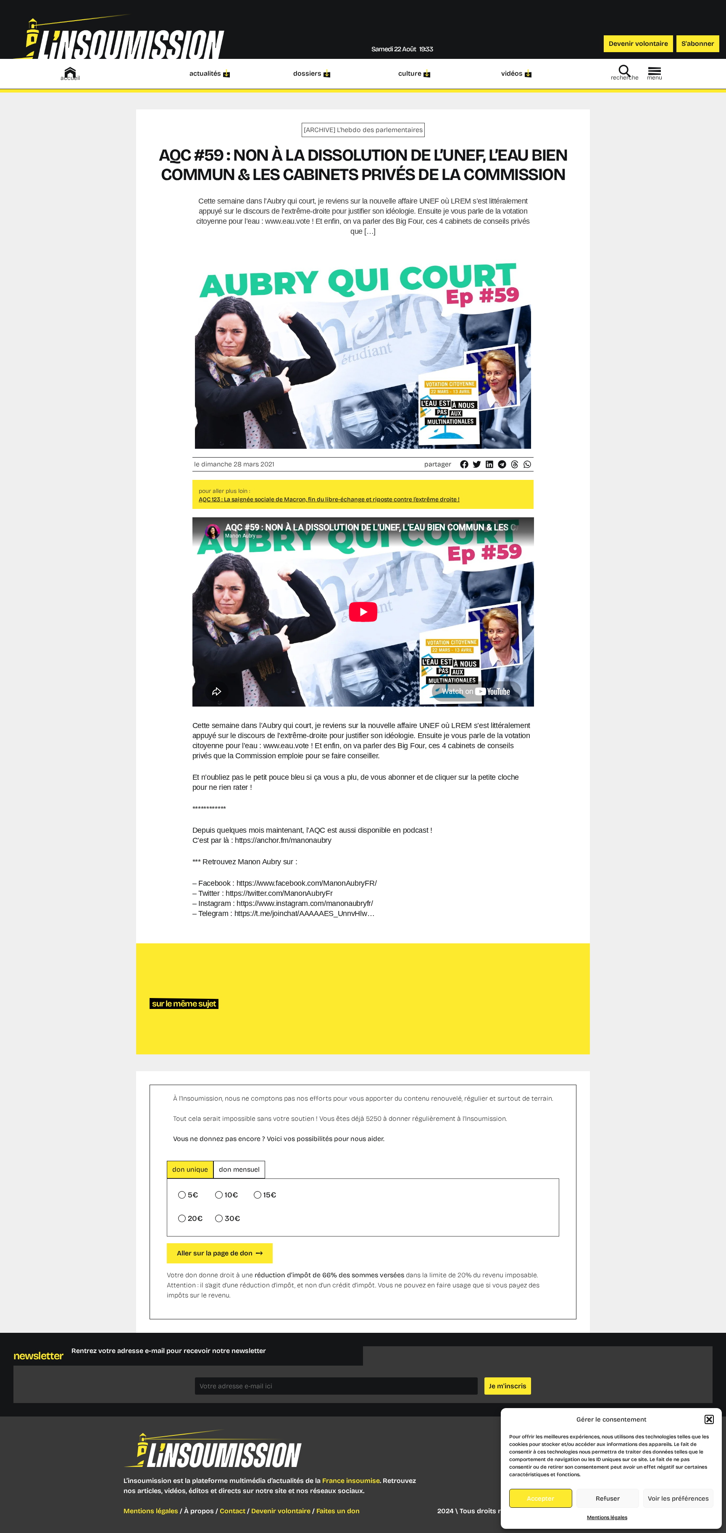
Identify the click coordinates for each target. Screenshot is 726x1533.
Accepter (540, 1498)
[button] (709, 1419)
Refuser (608, 1498)
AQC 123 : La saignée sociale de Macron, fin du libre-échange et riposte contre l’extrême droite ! (329, 499)
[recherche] (624, 71)
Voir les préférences (678, 1498)
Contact (232, 1511)
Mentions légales (607, 1517)
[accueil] (70, 72)
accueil (70, 78)
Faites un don (338, 1511)
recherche (625, 77)
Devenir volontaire (280, 1511)
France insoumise (351, 1481)
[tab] (190, 1169)
